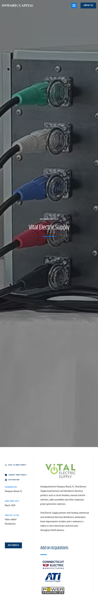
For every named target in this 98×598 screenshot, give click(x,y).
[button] (74, 5)
